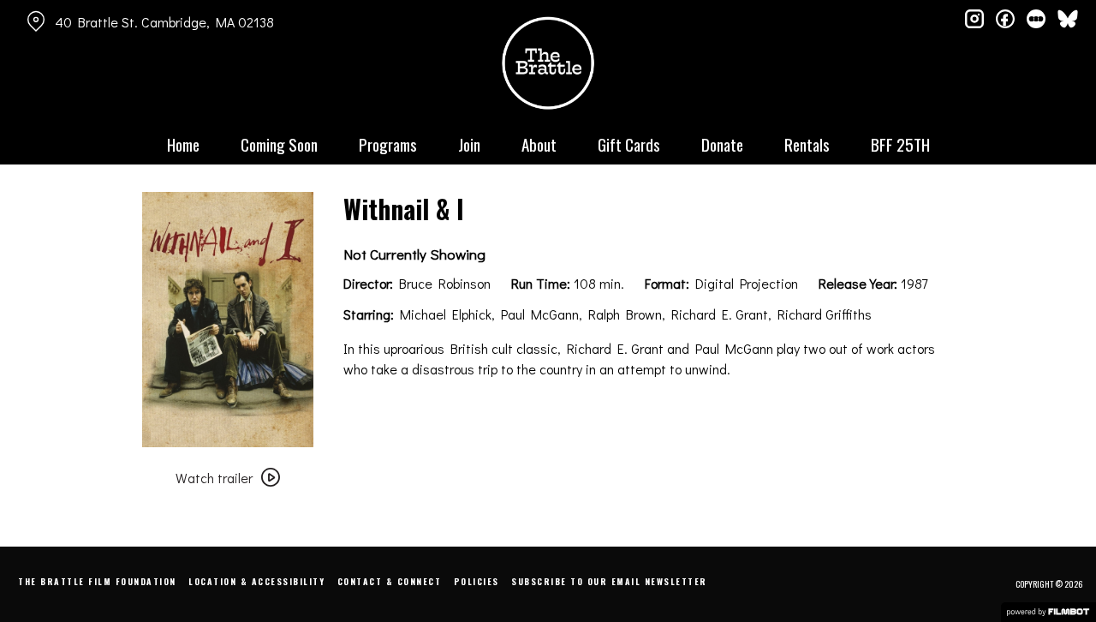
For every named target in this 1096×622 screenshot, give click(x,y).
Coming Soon (279, 144)
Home (183, 144)
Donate (722, 144)
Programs (388, 144)
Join (469, 144)
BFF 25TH (900, 144)
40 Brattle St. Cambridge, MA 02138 (164, 22)
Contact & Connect (389, 581)
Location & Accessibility (256, 581)
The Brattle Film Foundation (97, 581)
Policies (476, 581)
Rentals (807, 144)
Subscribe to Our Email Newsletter (609, 581)
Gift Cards (629, 144)
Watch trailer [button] (214, 478)
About (539, 144)
